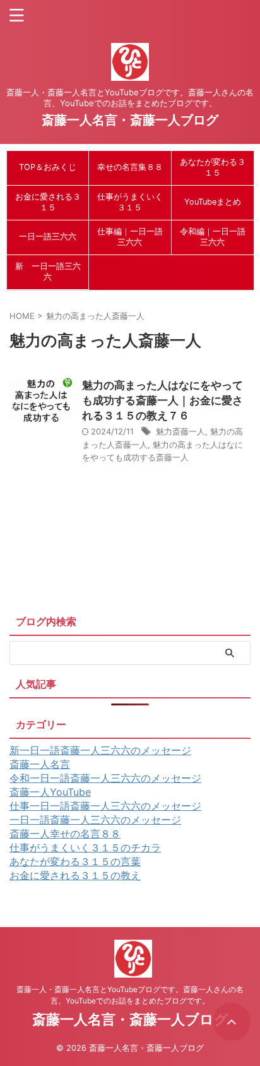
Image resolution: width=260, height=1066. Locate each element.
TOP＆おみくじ (47, 167)
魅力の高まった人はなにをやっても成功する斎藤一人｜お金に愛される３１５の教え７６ (162, 400)
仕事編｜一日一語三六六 (130, 237)
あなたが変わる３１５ (212, 167)
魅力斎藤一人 (180, 431)
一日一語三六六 (47, 236)
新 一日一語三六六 (48, 271)
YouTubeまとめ (212, 202)
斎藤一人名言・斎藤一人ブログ (130, 120)
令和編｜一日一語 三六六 (212, 237)
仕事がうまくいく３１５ (130, 202)
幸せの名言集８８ (130, 167)
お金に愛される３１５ (48, 202)
